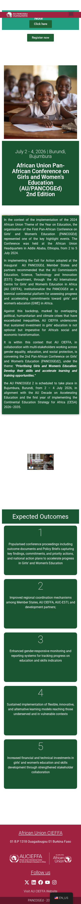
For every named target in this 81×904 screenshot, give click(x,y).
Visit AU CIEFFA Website (40, 891)
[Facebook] (40, 882)
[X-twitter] (26, 882)
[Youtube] (47, 882)
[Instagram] (54, 882)
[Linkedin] (33, 882)
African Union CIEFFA (41, 833)
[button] (71, 14)
